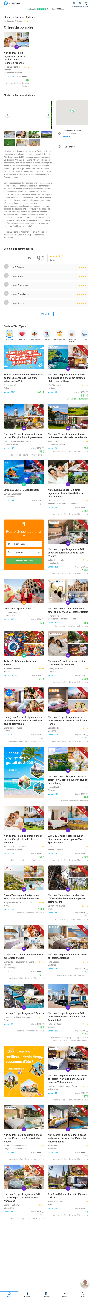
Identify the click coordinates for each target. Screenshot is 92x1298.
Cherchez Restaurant (24, 561)
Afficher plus (46, 314)
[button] (7, 114)
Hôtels (64, 1296)
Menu (83, 1296)
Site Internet (72, 146)
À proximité (27, 1296)
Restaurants (46, 1296)
